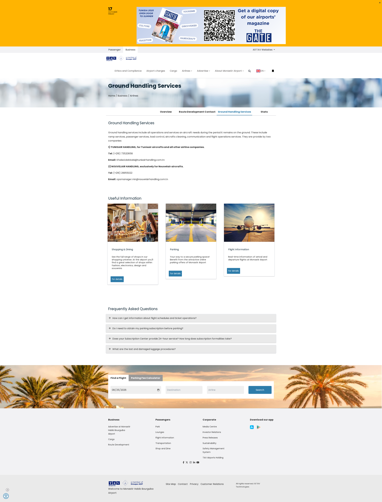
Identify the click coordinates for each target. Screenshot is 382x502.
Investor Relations (212, 432)
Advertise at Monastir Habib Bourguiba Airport (119, 430)
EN (262, 71)
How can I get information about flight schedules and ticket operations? (154, 318)
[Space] (122, 58)
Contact (183, 484)
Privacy (194, 484)
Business (130, 49)
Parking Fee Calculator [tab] (145, 378)
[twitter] (187, 462)
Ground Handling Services (234, 112)
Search (260, 390)
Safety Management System (213, 450)
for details (117, 279)
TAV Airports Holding (213, 457)
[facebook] (183, 462)
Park (157, 426)
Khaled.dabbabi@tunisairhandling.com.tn (141, 160)
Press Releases (210, 437)
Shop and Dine (163, 448)
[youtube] (198, 462)
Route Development (118, 444)
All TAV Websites (263, 49)
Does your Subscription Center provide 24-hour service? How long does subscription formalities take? (172, 338)
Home (111, 95)
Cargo (111, 439)
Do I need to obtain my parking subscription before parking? (147, 328)
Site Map (171, 484)
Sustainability (209, 443)
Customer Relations (212, 484)
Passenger (114, 49)
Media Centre (210, 426)
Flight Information (164, 437)
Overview (166, 112)
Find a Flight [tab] (118, 378)
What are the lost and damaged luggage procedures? (144, 349)
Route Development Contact (197, 112)
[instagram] (190, 462)
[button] (380, 2)
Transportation (163, 443)
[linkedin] (194, 462)
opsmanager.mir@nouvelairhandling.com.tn (142, 179)
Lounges (159, 432)
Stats (264, 112)
